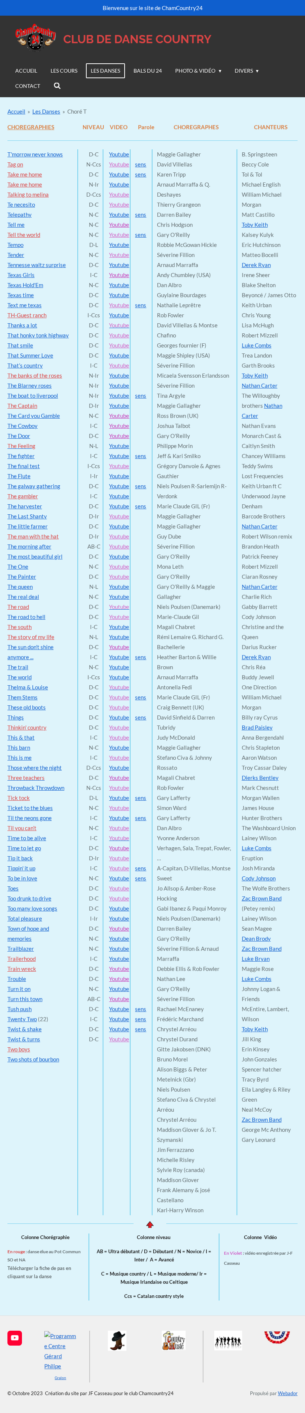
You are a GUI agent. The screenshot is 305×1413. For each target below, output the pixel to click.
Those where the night (34, 767)
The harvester (24, 506)
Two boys (18, 1049)
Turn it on (18, 988)
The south (19, 626)
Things (15, 717)
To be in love (22, 878)
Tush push (19, 1009)
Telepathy (19, 214)
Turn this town (24, 999)
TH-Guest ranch (26, 315)
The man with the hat (33, 536)
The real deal (23, 596)
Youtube (119, 154)
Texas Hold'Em (25, 285)
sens (140, 164)
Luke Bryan (256, 958)
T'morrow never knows (35, 154)
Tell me (16, 224)
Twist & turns (23, 1039)
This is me (19, 757)
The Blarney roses (29, 385)
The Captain (22, 405)
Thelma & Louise (27, 687)
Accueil (16, 111)
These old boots (26, 707)
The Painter (21, 576)
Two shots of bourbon (33, 1059)
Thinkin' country (26, 727)
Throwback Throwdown (35, 787)
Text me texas (24, 305)
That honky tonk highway (38, 335)
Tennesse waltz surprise (36, 264)
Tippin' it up (21, 868)
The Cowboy (22, 425)
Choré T (77, 111)
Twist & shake (24, 1029)
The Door (18, 435)
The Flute (18, 476)
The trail (17, 667)
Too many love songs (32, 908)
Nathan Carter (259, 385)
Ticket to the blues (30, 807)
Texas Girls (21, 275)
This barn (18, 747)
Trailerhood (21, 958)
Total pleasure (24, 918)
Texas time (20, 295)
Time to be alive (26, 838)
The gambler (22, 496)
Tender (15, 254)
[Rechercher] (57, 86)
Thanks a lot (22, 325)
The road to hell (26, 616)
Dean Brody (256, 938)
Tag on (15, 164)
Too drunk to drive (29, 898)
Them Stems (22, 697)
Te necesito (21, 204)
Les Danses (46, 111)
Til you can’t (21, 828)
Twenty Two (22, 1019)
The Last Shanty (27, 516)
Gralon (60, 1377)
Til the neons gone (29, 818)
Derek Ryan (256, 264)
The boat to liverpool (32, 395)
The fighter (21, 456)
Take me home (24, 174)
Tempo (15, 244)
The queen (20, 586)
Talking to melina (28, 194)
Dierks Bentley (260, 777)
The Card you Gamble (33, 415)
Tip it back (20, 858)
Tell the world (23, 234)
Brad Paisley (257, 727)
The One (17, 566)
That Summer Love (30, 355)
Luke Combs (257, 345)
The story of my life (30, 637)
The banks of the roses (34, 375)
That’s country (25, 365)
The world (19, 677)
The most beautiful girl (34, 556)
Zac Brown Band (262, 898)
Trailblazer (20, 948)
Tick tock (18, 797)
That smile (20, 345)
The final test (23, 466)
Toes (13, 888)
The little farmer (27, 526)
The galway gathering (33, 486)
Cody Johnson (259, 878)
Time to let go (24, 848)
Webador (288, 1393)
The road (18, 606)
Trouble (16, 978)
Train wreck (21, 968)
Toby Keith (255, 224)
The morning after (29, 546)
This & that (21, 737)
